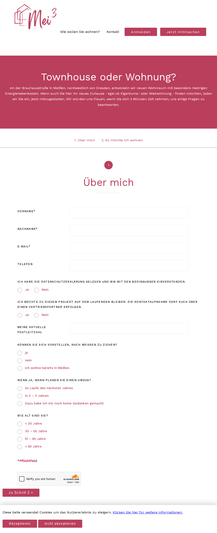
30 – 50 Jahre (36, 431)
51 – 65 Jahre (35, 439)
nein (28, 360)
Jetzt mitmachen (183, 32)
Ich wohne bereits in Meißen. (47, 368)
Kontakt (113, 32)
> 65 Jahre (33, 446)
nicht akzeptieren (60, 523)
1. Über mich (84, 140)
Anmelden (141, 32)
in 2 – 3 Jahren (37, 396)
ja (26, 353)
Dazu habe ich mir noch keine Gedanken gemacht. (64, 403)
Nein (45, 290)
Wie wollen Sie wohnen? (80, 32)
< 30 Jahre (33, 423)
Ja (27, 290)
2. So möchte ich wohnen (122, 140)
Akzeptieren (20, 523)
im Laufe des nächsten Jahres (49, 388)
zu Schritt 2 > (21, 492)
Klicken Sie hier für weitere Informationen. (148, 512)
